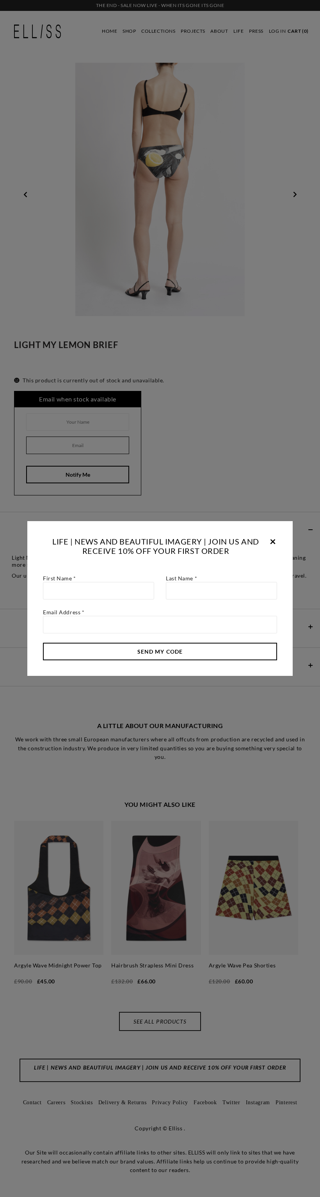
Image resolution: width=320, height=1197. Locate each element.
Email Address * (63, 612)
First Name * (59, 578)
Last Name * (181, 578)
